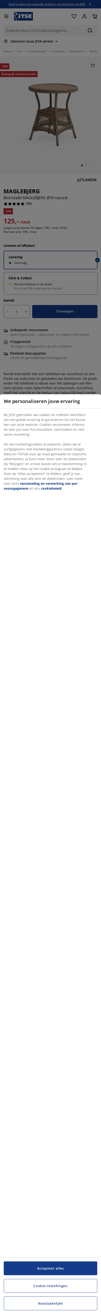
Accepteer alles (50, 1268)
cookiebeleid (51, 488)
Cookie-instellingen (50, 1286)
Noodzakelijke (50, 1303)
